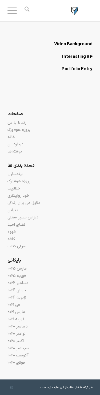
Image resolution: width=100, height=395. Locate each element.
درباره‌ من (15, 144)
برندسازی (15, 174)
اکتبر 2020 (15, 341)
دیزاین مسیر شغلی (22, 217)
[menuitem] (26, 10)
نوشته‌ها (14, 151)
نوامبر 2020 (16, 333)
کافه (11, 239)
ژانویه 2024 (16, 297)
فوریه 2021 (15, 319)
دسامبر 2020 (17, 326)
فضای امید (16, 224)
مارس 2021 (16, 312)
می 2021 (13, 304)
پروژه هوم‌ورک (18, 129)
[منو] (13, 10)
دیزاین (12, 210)
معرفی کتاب (17, 246)
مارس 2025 (17, 268)
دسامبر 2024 (17, 283)
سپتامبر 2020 (18, 348)
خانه (11, 137)
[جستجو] (26, 10)
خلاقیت (13, 188)
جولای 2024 (16, 290)
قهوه (11, 231)
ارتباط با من (17, 122)
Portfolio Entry (77, 69)
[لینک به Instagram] (11, 388)
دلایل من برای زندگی (23, 203)
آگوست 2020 (18, 355)
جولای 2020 (16, 362)
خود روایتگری (18, 195)
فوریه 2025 (16, 275)
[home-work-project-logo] (59, 10)
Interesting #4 (77, 57)
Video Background (73, 44)
